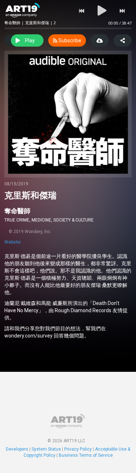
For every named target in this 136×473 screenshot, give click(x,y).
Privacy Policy (78, 449)
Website (12, 242)
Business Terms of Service (86, 455)
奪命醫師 (17, 211)
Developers (17, 449)
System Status (46, 449)
